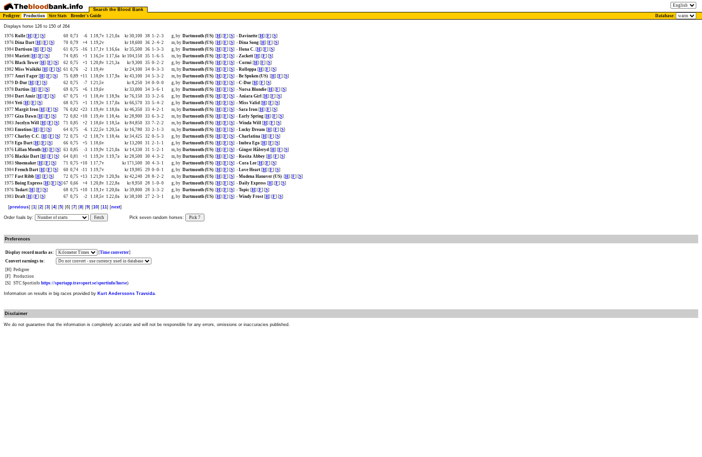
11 (104, 207)
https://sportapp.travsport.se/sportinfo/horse (84, 283)
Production (34, 15)
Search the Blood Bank (118, 9)
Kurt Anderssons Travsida (126, 293)
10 (95, 207)
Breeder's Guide (86, 15)
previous (19, 207)
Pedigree (11, 15)
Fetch (99, 217)
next (115, 207)
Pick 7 (195, 217)
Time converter (114, 252)
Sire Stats (58, 15)
